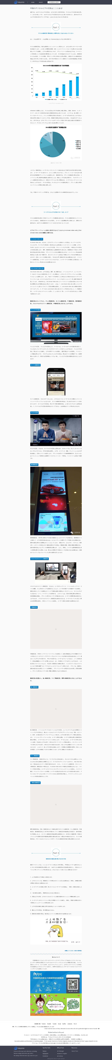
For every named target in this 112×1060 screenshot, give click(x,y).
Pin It (75, 1024)
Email (59, 1024)
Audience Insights (62, 1053)
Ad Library (60, 1056)
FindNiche (45, 1056)
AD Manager (60, 1051)
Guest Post (75, 1051)
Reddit (49, 1024)
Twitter (44, 1024)
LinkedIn (70, 1024)
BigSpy (41, 2)
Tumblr (55, 1024)
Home (32, 2)
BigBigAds (45, 1053)
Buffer (64, 1024)
